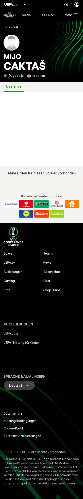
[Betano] (41, 214)
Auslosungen (13, 272)
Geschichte (51, 272)
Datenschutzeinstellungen (22, 436)
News (47, 262)
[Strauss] (26, 204)
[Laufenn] (11, 204)
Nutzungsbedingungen (20, 421)
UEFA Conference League (9, 14)
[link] (26, 14)
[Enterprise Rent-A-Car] (41, 204)
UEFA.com (11, 333)
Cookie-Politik (14, 428)
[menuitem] (28, 14)
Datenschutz (13, 413)
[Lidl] (26, 214)
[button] (70, 14)
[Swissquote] (57, 204)
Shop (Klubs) (52, 290)
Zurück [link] (14, 26)
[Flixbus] (57, 214)
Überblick (13, 87)
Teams (48, 253)
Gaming (9, 281)
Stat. (7, 290)
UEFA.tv (9, 262)
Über (46, 281)
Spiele (8, 253)
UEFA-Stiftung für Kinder (21, 342)
